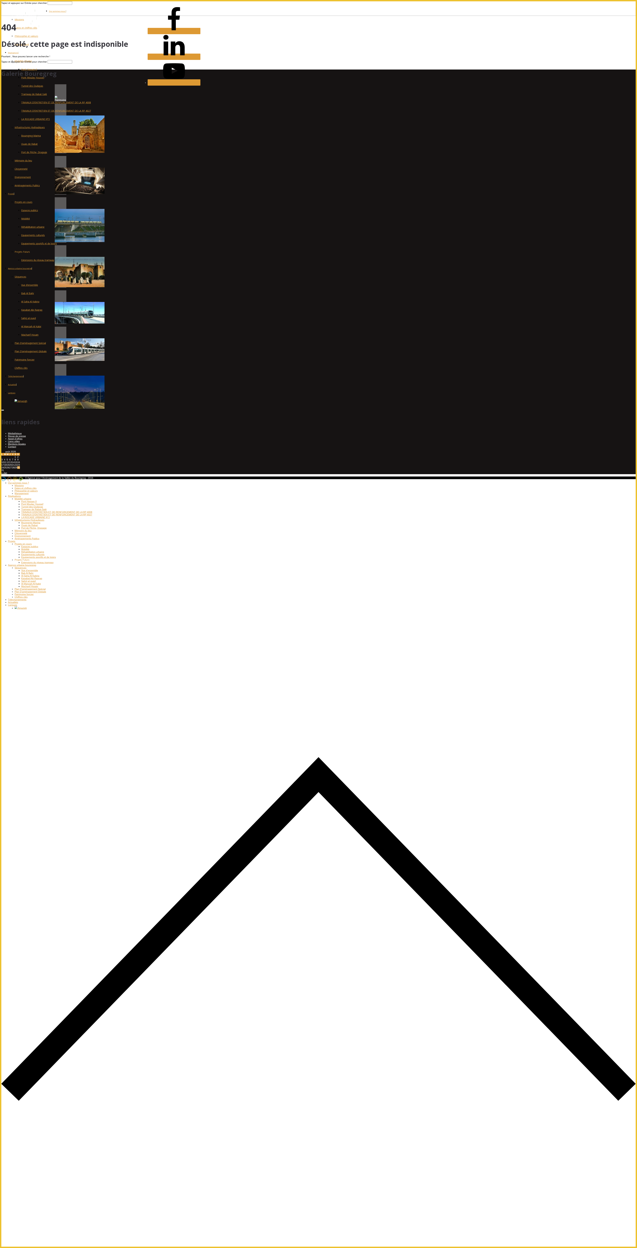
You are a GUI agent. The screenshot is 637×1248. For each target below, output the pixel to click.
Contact (12, 446)
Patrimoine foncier (25, 359)
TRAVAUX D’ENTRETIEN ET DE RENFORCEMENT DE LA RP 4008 (56, 102)
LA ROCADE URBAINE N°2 (35, 119)
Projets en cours (23, 202)
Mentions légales (17, 444)
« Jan (4, 473)
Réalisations (13, 52)
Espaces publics (29, 210)
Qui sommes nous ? (57, 11)
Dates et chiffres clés (26, 27)
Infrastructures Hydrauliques (30, 127)
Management (22, 493)
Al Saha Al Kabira (30, 301)
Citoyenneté (21, 168)
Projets (11, 193)
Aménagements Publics (27, 185)
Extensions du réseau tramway (37, 260)
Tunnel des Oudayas (32, 85)
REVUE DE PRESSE (26, 16)
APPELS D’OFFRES (26, 18)
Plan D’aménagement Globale (31, 351)
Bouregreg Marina (31, 135)
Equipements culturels (33, 235)
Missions (19, 19)
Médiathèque (15, 433)
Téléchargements (16, 376)
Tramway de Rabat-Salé (34, 94)
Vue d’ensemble (29, 285)
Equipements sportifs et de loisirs (39, 243)
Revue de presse (17, 436)
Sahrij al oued (28, 318)
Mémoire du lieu (23, 160)
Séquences (20, 276)
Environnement (23, 177)
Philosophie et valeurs (26, 36)
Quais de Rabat (29, 144)
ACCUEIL (21, 13)
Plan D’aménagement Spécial (30, 343)
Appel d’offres (15, 438)
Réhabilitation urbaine (32, 226)
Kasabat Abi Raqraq (31, 309)
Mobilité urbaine (23, 498)
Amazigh (22, 401)
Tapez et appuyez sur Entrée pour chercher (24, 3)
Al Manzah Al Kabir (31, 326)
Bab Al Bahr (27, 293)
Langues (11, 393)
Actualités (12, 384)
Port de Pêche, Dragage (34, 152)
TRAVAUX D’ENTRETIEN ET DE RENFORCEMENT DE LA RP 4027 (56, 110)
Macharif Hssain (29, 334)
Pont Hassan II (29, 69)
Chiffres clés (21, 367)
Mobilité (25, 218)
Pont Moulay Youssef (32, 504)
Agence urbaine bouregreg (20, 268)
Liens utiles (14, 441)
